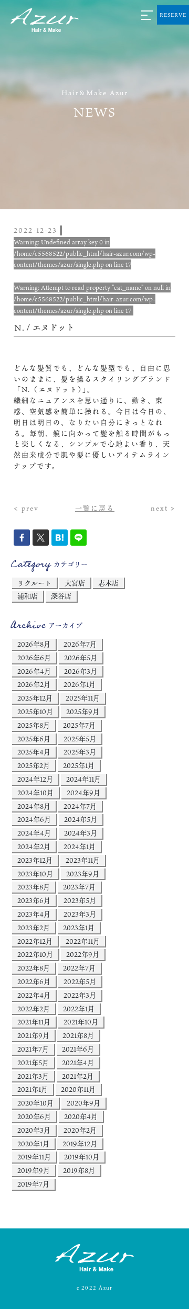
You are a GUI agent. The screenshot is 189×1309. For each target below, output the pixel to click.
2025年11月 (83, 698)
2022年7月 (79, 968)
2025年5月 (80, 739)
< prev (26, 508)
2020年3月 (33, 1130)
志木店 (108, 583)
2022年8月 (33, 968)
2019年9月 (33, 1170)
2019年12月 (79, 1143)
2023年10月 (35, 873)
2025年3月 (80, 752)
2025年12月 (34, 698)
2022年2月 (33, 1008)
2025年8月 (33, 725)
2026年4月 (34, 671)
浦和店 (27, 596)
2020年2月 (80, 1130)
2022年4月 (33, 995)
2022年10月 (35, 954)
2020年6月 (34, 1116)
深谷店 (61, 596)
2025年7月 (79, 725)
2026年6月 (34, 657)
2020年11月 (78, 1089)
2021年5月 (33, 1062)
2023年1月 (78, 927)
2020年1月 (33, 1143)
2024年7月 (80, 806)
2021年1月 (32, 1089)
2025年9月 (82, 711)
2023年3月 (80, 914)
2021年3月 (33, 1076)
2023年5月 (80, 900)
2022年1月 (78, 1008)
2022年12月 (34, 941)
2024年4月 (34, 833)
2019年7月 (33, 1184)
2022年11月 (83, 941)
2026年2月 (33, 684)
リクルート (34, 583)
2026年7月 (80, 644)
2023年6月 (33, 900)
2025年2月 (33, 765)
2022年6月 (33, 981)
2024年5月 (80, 819)
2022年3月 (80, 995)
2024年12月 (35, 779)
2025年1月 (78, 765)
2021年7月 (33, 1049)
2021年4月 (78, 1062)
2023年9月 (82, 873)
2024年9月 (83, 792)
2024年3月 (80, 833)
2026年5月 (80, 657)
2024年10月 (35, 792)
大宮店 (75, 583)
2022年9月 (82, 954)
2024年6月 (34, 819)
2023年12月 (34, 860)
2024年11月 (83, 779)
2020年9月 (83, 1103)
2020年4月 (81, 1116)
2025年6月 (33, 739)
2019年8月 (79, 1170)
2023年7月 (79, 887)
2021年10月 (81, 1022)
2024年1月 (80, 846)
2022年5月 (80, 981)
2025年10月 (35, 711)
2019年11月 (34, 1157)
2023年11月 (83, 860)
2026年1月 (80, 684)
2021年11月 (33, 1022)
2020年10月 (35, 1103)
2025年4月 (33, 752)
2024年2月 (33, 846)
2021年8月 (78, 1035)
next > (163, 508)
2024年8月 (33, 806)
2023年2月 (33, 927)
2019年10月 (81, 1157)
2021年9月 (33, 1035)
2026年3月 (80, 671)
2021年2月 (77, 1076)
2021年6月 (78, 1049)
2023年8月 (33, 887)
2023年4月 (33, 914)
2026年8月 (33, 644)
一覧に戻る (94, 508)
